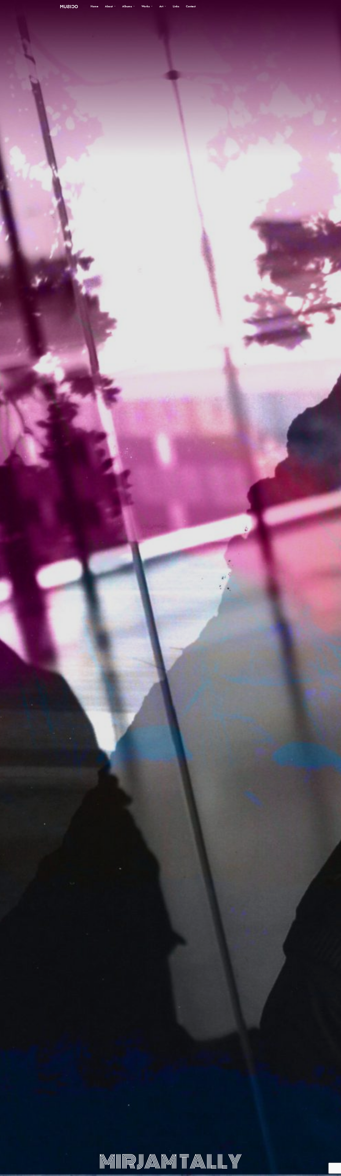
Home (94, 6)
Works (146, 6)
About (109, 6)
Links (176, 6)
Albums (127, 6)
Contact (191, 6)
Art (161, 6)
